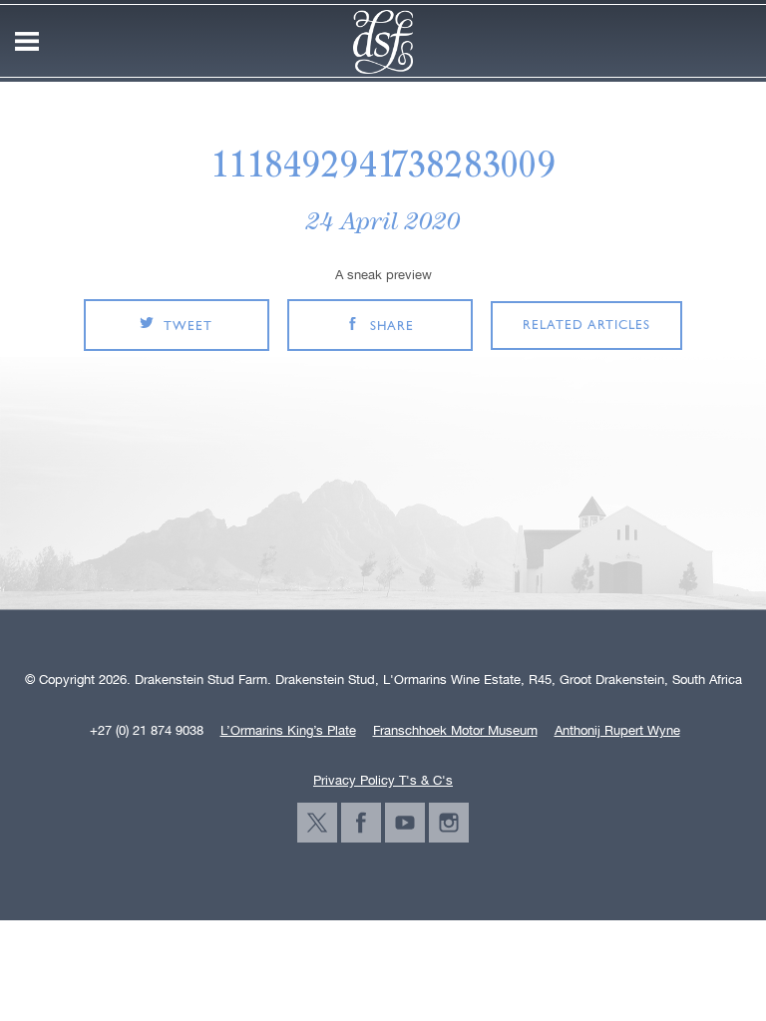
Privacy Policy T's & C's (383, 780)
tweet (188, 326)
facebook (361, 823)
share (392, 326)
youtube (405, 823)
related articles (586, 325)
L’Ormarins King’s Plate (288, 731)
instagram (449, 823)
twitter (317, 823)
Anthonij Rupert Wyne (617, 731)
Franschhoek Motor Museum (455, 731)
